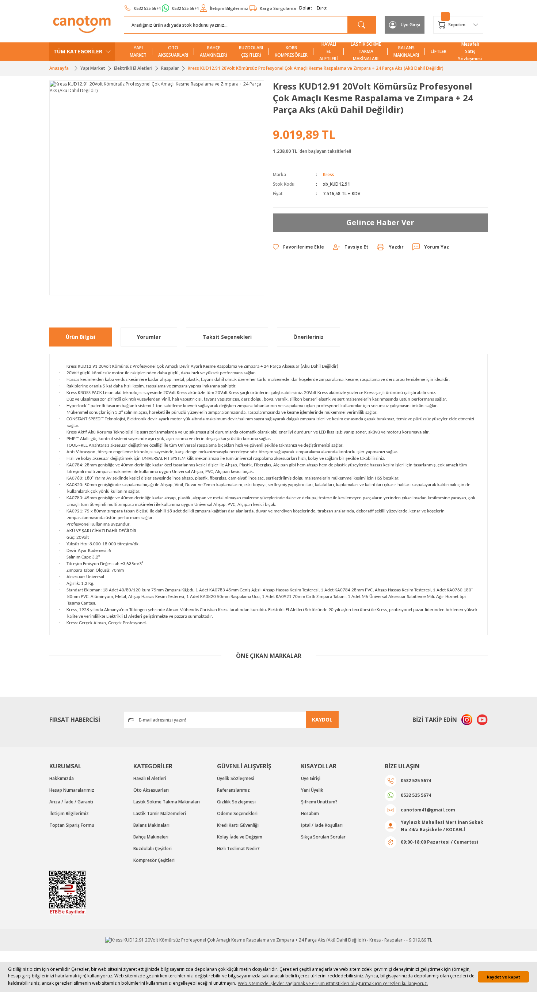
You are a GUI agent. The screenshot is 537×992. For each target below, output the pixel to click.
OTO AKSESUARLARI (173, 51)
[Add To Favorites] (298, 247)
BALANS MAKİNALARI (406, 51)
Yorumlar (149, 336)
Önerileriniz (308, 336)
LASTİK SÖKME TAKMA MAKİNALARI (366, 51)
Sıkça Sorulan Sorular (323, 837)
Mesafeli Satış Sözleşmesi (470, 51)
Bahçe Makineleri (150, 837)
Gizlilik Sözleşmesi (236, 802)
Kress (328, 174)
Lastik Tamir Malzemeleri (159, 813)
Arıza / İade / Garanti (71, 802)
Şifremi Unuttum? (319, 802)
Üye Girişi (310, 778)
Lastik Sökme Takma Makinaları (166, 802)
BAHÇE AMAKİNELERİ (213, 51)
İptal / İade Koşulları (322, 825)
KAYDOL (322, 719)
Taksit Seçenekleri (227, 336)
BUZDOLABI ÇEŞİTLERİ (251, 51)
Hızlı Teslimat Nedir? (238, 848)
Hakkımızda (61, 778)
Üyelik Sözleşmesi (235, 778)
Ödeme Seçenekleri (237, 813)
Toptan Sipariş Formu (71, 825)
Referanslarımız (233, 790)
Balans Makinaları (151, 825)
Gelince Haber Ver (380, 222)
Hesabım (310, 813)
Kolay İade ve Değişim (239, 837)
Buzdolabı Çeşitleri (152, 848)
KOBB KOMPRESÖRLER (291, 51)
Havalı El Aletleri (149, 778)
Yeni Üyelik (312, 790)
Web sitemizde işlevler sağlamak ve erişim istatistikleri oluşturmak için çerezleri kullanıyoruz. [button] (333, 983)
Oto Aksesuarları (151, 790)
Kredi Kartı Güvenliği (238, 825)
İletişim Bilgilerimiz (69, 813)
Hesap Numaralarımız (71, 790)
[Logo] (82, 24)
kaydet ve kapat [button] (503, 977)
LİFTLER (438, 51)
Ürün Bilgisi (80, 336)
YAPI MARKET (138, 51)
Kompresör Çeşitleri (154, 860)
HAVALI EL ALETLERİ (328, 51)
